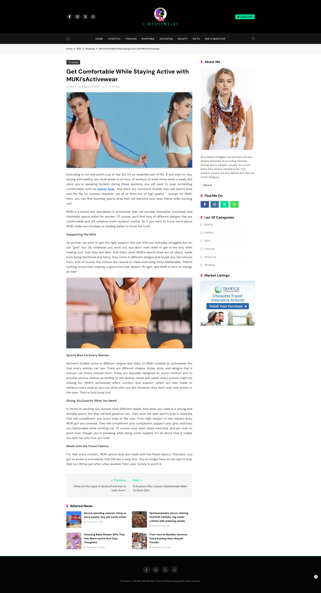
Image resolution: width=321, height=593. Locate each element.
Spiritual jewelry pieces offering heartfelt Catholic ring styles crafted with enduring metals (168, 517)
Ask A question (215, 38)
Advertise (166, 38)
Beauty (183, 38)
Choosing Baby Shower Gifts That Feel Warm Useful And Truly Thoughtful (104, 538)
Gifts (196, 38)
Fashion (131, 38)
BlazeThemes (193, 580)
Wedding (209, 265)
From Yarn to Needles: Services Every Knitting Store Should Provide (168, 538)
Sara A (72, 86)
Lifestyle (114, 38)
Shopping (148, 38)
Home (99, 38)
